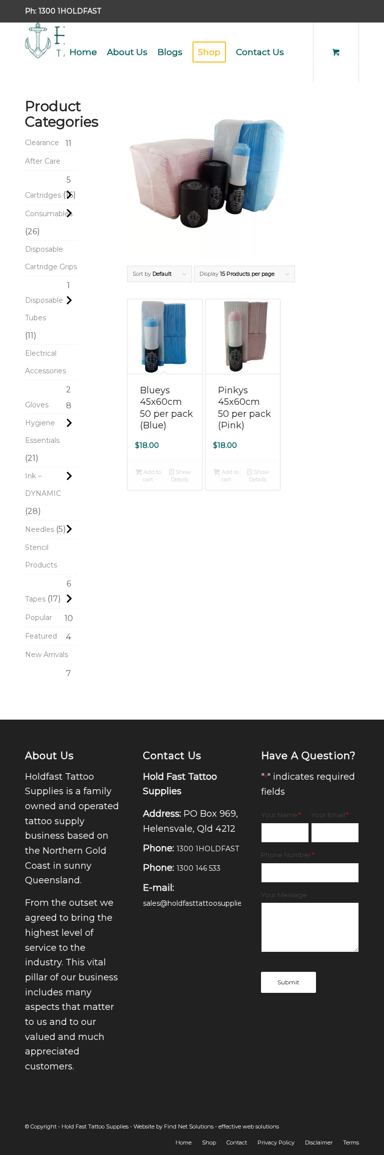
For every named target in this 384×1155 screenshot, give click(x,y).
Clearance (42, 142)
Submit (289, 982)
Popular (38, 617)
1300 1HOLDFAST (69, 11)
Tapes (35, 599)
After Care (42, 161)
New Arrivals (46, 654)
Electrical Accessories (45, 362)
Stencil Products (41, 556)
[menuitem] (83, 52)
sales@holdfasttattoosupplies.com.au (208, 903)
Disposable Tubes (44, 309)
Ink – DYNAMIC (43, 484)
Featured (41, 636)
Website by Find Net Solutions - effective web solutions (206, 1126)
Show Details (180, 475)
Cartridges (43, 195)
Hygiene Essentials (42, 431)
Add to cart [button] (151, 475)
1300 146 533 (198, 868)
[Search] (297, 52)
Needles (39, 529)
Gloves (36, 404)
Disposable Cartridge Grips (51, 258)
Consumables (48, 213)
